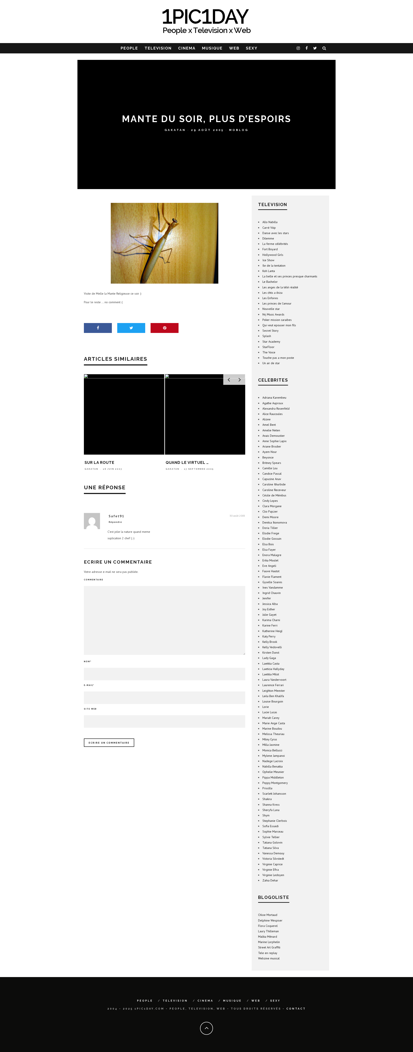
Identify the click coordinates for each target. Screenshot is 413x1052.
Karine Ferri (269, 625)
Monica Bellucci (272, 750)
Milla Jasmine (270, 745)
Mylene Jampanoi (273, 756)
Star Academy (271, 341)
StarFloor (268, 347)
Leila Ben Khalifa (273, 696)
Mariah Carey (270, 718)
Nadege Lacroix (272, 761)
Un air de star (271, 363)
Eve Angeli (269, 566)
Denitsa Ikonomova (274, 522)
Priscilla (267, 788)
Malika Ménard (267, 937)
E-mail (89, 685)
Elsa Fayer (269, 550)
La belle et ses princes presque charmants (289, 276)
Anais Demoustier (273, 436)
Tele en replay (267, 953)
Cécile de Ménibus (274, 495)
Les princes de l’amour (276, 303)
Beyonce (268, 457)
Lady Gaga (269, 658)
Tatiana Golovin (272, 842)
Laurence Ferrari (273, 685)
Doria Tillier (270, 528)
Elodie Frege (270, 533)
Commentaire (93, 579)
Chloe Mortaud (267, 915)
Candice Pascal (272, 473)
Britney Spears (271, 463)
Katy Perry (269, 636)
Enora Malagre (271, 555)
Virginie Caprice (272, 864)
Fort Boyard (270, 249)
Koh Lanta (268, 271)
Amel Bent (269, 425)
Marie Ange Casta (273, 723)
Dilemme (268, 238)
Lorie (265, 707)
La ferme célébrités (275, 244)
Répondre (115, 522)
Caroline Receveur (274, 490)
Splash (266, 336)
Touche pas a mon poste (278, 358)
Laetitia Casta (270, 663)
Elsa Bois (268, 544)
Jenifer (266, 598)
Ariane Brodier (271, 446)
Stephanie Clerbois (274, 821)
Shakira (267, 799)
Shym (266, 815)
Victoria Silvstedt (273, 859)
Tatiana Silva (270, 848)
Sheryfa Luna (270, 810)
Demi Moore (270, 517)
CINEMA (187, 48)
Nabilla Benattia (272, 766)
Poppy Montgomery (275, 783)
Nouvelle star (271, 309)
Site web (90, 708)
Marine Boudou (272, 728)
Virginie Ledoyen (273, 875)
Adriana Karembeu (274, 397)
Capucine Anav (271, 479)
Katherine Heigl (272, 631)
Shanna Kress (271, 804)
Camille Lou (269, 468)
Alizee (266, 419)
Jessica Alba (270, 604)
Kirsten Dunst (270, 652)
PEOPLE (129, 48)
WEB (234, 48)
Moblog (238, 130)
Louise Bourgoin (272, 701)
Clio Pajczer (270, 511)
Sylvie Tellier (271, 837)
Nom (87, 661)
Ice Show (268, 260)
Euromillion (180, 462)
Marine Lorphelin (269, 942)
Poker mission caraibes (277, 320)
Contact (296, 1008)
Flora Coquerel (268, 926)
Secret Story (270, 331)
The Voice (268, 352)
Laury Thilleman (268, 931)
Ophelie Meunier (273, 772)
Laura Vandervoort (274, 680)
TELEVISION (158, 48)
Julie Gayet (269, 615)
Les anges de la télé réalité (280, 287)
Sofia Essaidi (270, 826)
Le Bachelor (270, 282)
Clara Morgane (272, 506)
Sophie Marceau (272, 831)
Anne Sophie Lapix (274, 441)
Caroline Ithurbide (274, 484)
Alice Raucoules (272, 414)
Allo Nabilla (269, 222)
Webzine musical (269, 958)
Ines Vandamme (272, 587)
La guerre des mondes (110, 462)
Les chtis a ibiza (272, 293)
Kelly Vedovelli (272, 647)
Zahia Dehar (270, 880)
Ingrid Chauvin (271, 593)
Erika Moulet (270, 560)
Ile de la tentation (273, 265)
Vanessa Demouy (273, 853)
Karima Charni (271, 620)
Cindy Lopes (270, 501)
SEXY (251, 48)
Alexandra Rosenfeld (276, 408)
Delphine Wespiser (270, 920)
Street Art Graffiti (269, 947)
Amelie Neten (271, 430)
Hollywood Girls (272, 255)
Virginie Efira (270, 870)
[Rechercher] (324, 48)
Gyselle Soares (272, 582)
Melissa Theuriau (273, 734)
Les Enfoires (270, 298)
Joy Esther (268, 609)
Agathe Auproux (272, 403)
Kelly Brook (269, 642)
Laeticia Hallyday (273, 669)
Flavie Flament (271, 577)
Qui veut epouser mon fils (279, 325)
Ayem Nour (269, 452)
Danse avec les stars (275, 233)
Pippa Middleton (273, 777)
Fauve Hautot (270, 571)
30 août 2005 (237, 515)
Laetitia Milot (270, 674)
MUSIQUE (212, 48)
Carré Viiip (269, 228)
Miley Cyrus (269, 739)
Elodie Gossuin (271, 539)
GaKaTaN (175, 130)
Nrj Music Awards (273, 314)
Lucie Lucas (269, 712)
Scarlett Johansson (274, 794)
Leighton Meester (273, 691)
